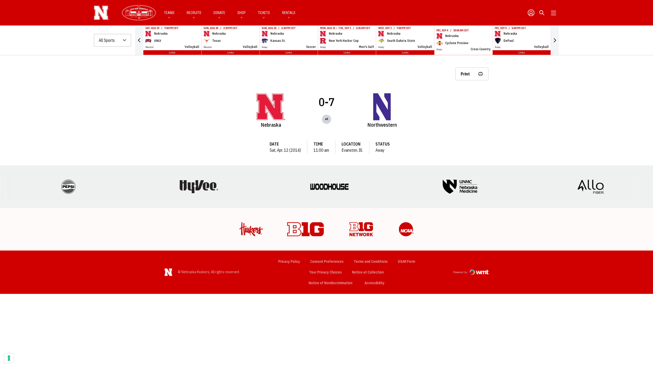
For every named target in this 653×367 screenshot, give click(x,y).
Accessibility (374, 282)
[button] (139, 40)
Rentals (288, 13)
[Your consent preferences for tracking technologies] (9, 358)
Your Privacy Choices (325, 272)
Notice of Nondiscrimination (330, 283)
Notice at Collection (368, 272)
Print (465, 73)
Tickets (264, 13)
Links (172, 52)
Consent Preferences (327, 261)
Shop (241, 13)
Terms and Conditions (371, 261)
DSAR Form (406, 261)
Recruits (194, 13)
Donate (219, 13)
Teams (169, 13)
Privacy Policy (289, 261)
